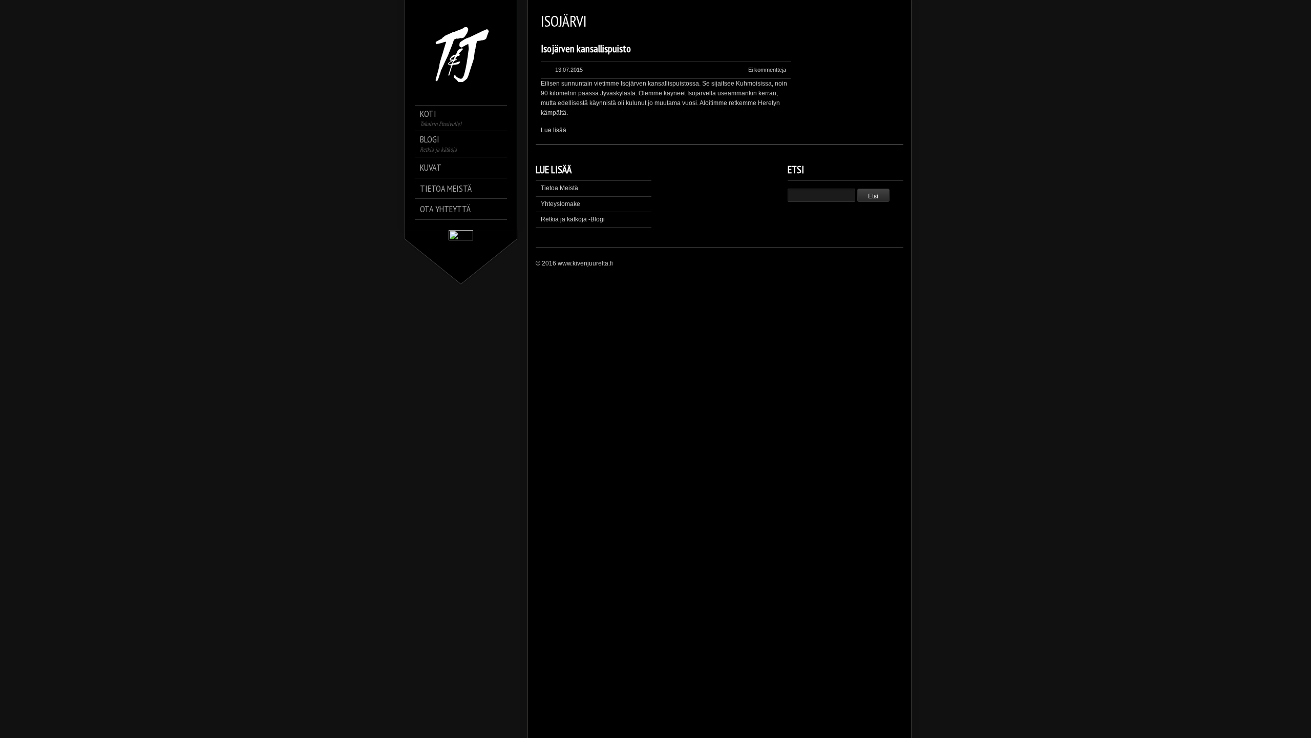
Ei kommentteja (767, 70)
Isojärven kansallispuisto (586, 48)
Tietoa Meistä (559, 188)
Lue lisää (553, 129)
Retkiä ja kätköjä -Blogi (573, 219)
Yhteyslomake (560, 204)
